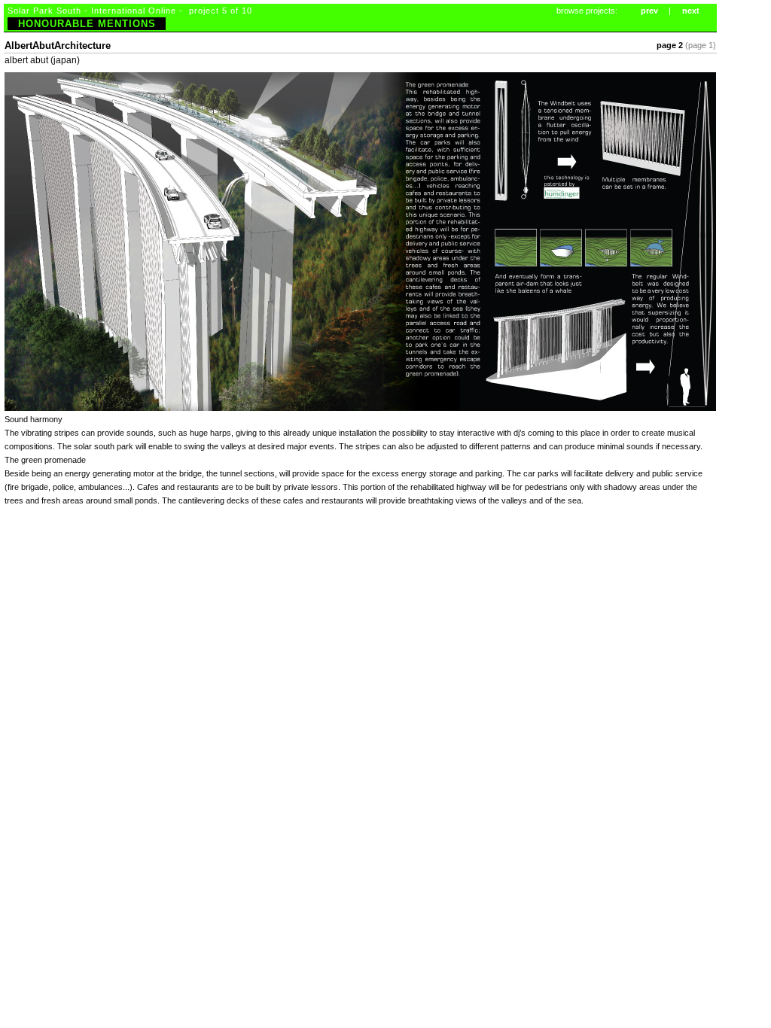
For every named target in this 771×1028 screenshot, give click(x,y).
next (690, 10)
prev (649, 10)
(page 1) (700, 45)
